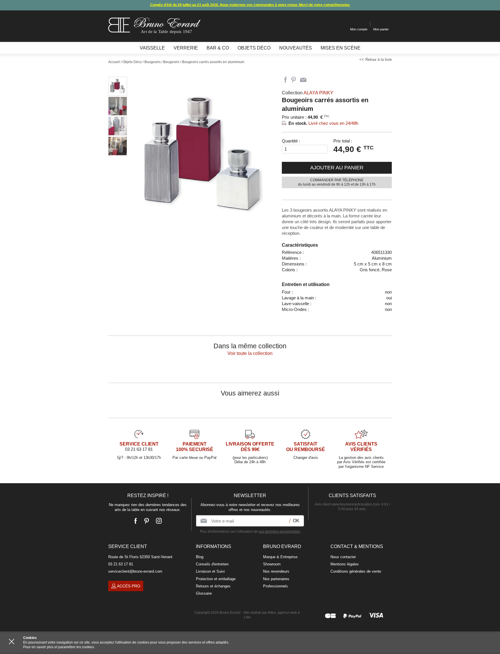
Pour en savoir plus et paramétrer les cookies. (59, 647)
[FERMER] (11, 641)
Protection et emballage (216, 579)
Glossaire (204, 593)
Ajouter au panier (336, 168)
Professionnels (275, 586)
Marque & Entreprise (280, 557)
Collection (307, 92)
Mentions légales (344, 564)
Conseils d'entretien (212, 564)
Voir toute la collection (250, 353)
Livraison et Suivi (210, 571)
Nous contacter (343, 557)
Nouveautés (295, 47)
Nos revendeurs (276, 571)
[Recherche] (341, 24)
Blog (199, 557)
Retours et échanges (213, 586)
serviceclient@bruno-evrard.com (135, 571)
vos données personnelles (279, 532)
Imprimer (313, 80)
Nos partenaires (276, 579)
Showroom (272, 564)
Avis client (347, 504)
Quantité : (291, 140)
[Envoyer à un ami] (303, 80)
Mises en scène (341, 47)
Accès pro (128, 586)
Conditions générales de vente (355, 571)
